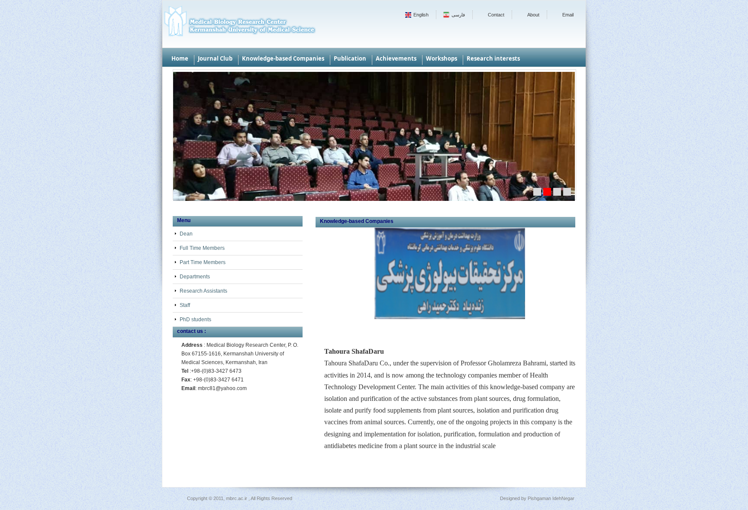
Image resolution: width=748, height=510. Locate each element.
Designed (510, 498)
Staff (185, 305)
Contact (496, 14)
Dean (186, 234)
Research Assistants (203, 291)
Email (568, 14)
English (421, 14)
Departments (195, 277)
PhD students (195, 319)
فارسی (458, 14)
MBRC (239, 24)
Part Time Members (203, 262)
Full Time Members (202, 248)
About (533, 14)
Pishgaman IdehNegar (551, 498)
